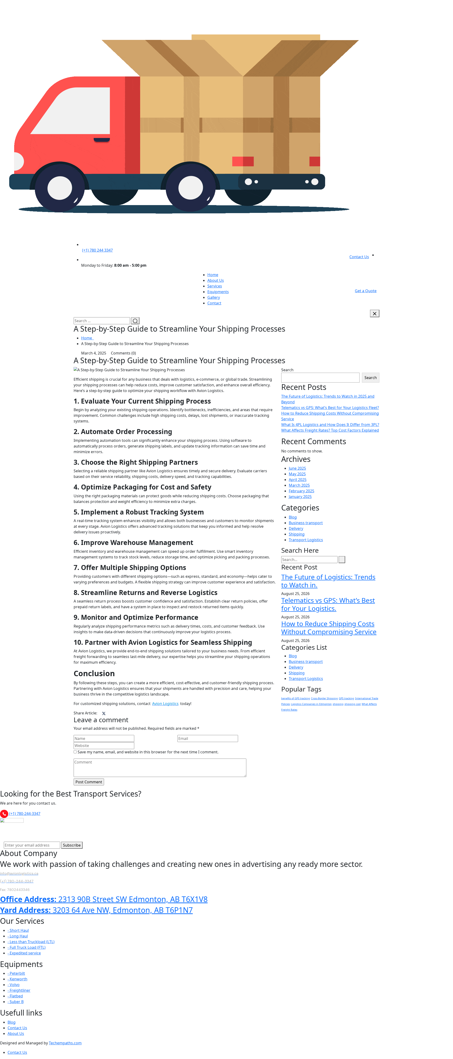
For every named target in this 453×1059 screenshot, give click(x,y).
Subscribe (72, 845)
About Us (215, 280)
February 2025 (301, 491)
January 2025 (300, 496)
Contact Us (359, 256)
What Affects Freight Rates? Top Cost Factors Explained (330, 430)
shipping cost (352, 704)
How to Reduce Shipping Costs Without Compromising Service (329, 627)
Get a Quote (366, 290)
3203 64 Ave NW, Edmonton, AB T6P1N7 (96, 910)
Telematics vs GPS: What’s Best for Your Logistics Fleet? (330, 407)
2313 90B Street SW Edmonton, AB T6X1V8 (104, 899)
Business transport (306, 522)
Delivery (296, 528)
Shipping (297, 534)
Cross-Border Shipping (324, 698)
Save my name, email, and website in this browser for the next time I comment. (148, 752)
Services (214, 286)
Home (212, 274)
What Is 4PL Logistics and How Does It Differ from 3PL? (330, 424)
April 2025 (297, 479)
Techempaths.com (65, 1043)
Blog (293, 517)
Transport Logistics (306, 539)
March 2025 (299, 485)
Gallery (213, 297)
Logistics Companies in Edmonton (311, 704)
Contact (214, 303)
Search (287, 369)
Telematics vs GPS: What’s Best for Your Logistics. (328, 604)
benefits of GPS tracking (295, 698)
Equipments (218, 291)
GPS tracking (346, 698)
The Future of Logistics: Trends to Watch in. (328, 580)
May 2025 (297, 474)
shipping (338, 704)
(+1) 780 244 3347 (97, 250)
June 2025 (297, 468)
